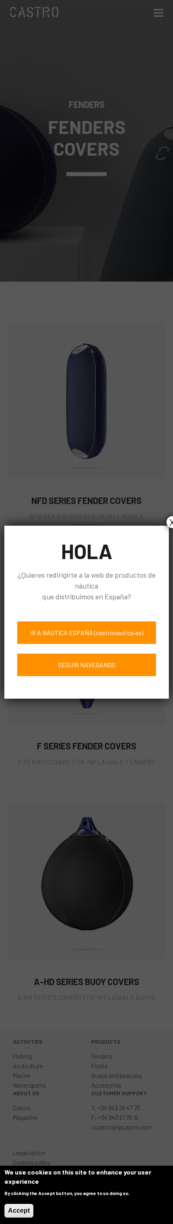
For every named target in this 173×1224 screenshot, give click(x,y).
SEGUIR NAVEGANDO (86, 665)
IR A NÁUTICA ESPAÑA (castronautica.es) (86, 632)
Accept (19, 1210)
